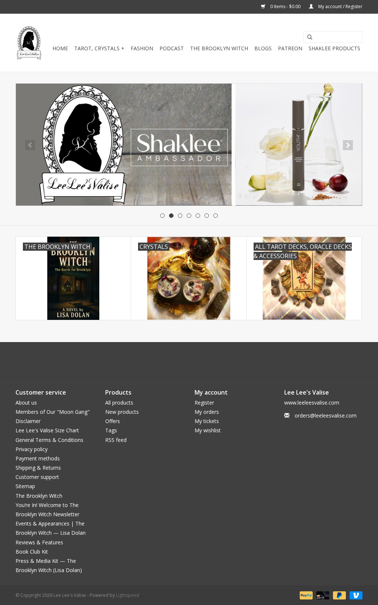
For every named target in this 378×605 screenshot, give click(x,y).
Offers (112, 421)
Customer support (37, 476)
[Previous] (30, 145)
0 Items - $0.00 (285, 6)
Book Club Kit (32, 551)
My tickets (207, 421)
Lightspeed (127, 595)
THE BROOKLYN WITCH (219, 48)
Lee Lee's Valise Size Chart (47, 430)
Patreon (290, 48)
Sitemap (25, 486)
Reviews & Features (39, 542)
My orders (207, 411)
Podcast (171, 48)
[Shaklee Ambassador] (189, 145)
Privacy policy (32, 449)
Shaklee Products (334, 48)
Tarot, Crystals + (99, 48)
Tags (111, 430)
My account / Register (339, 6)
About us (26, 402)
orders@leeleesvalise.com (326, 415)
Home (60, 48)
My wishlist (208, 430)
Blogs (263, 48)
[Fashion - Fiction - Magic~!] (29, 43)
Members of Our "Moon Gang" (53, 411)
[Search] (307, 37)
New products (122, 411)
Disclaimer (28, 421)
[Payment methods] (305, 595)
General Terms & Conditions (49, 439)
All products (119, 402)
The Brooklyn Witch (39, 495)
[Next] (348, 145)
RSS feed (116, 439)
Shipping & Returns (38, 467)
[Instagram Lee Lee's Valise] (222, 359)
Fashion (142, 48)
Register (204, 402)
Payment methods (38, 458)
